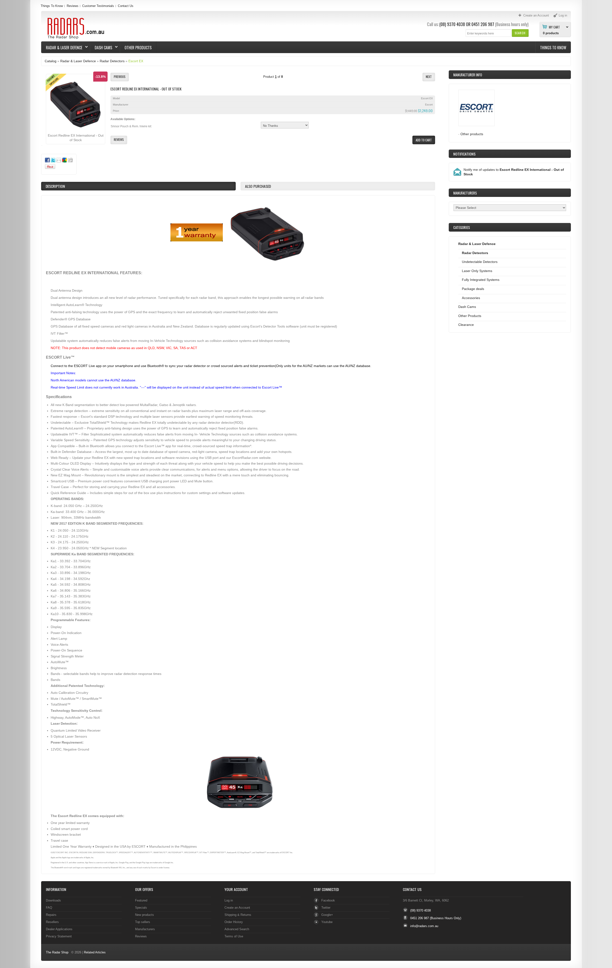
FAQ (49, 907)
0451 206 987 (482, 24)
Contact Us (125, 6)
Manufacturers (145, 929)
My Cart (554, 27)
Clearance (466, 325)
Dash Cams (101, 47)
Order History (233, 922)
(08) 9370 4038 (452, 24)
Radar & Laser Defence (61, 47)
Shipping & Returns (237, 915)
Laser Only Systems (477, 271)
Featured (141, 900)
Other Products (138, 47)
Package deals (473, 289)
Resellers (52, 922)
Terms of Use (233, 936)
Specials (141, 907)
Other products (471, 134)
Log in (228, 900)
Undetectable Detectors (479, 262)
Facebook (328, 900)
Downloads (53, 900)
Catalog (50, 61)
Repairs (51, 915)
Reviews (72, 6)
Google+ (327, 915)
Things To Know (52, 6)
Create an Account (237, 907)
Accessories (471, 298)
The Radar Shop (57, 952)
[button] (520, 33)
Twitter (325, 907)
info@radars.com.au (424, 926)
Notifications (464, 154)
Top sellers (142, 922)
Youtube (327, 922)
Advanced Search (236, 929)
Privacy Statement (59, 936)
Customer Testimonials (98, 6)
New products (144, 915)
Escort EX (135, 61)
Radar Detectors (112, 61)
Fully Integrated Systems (480, 280)
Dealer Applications (59, 929)
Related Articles (95, 952)
